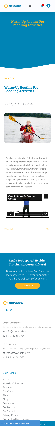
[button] (30, 6)
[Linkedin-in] (7, 310)
